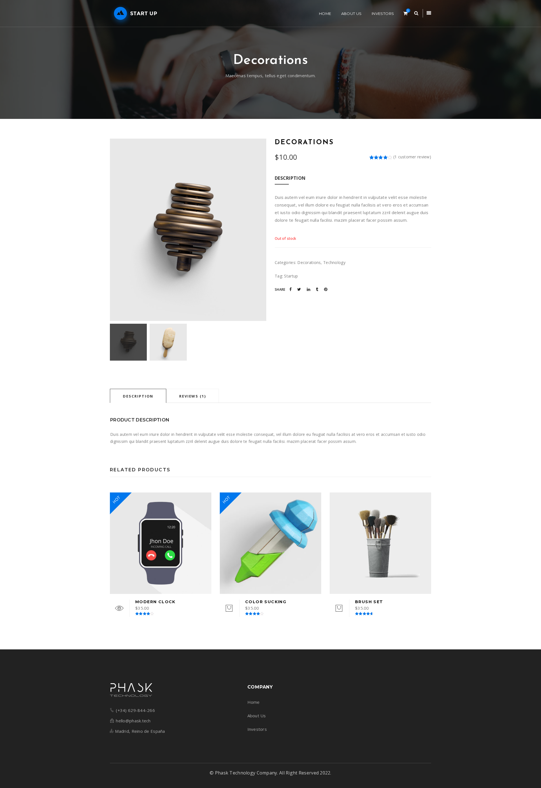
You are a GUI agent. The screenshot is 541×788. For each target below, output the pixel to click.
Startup (291, 276)
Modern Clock (155, 601)
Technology (334, 262)
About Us (256, 715)
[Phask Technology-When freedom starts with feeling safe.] (134, 13)
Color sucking (265, 601)
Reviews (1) (192, 396)
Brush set (369, 601)
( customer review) (412, 156)
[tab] (138, 396)
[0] (405, 13)
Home (253, 702)
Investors (257, 729)
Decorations (309, 262)
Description (138, 396)
